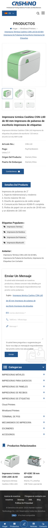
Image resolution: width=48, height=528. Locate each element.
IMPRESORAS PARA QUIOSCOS (17, 380)
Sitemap (20, 500)
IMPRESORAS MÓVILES (13, 374)
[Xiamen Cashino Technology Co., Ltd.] (24, 4)
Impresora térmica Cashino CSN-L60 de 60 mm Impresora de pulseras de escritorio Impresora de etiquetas (24, 301)
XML (30, 500)
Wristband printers (10, 410)
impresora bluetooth (15, 243)
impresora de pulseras (16, 237)
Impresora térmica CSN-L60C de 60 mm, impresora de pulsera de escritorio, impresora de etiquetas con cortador (23, 258)
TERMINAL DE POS (11, 416)
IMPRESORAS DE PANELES (15, 386)
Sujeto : (24, 301)
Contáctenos (11, 171)
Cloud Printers (8, 404)
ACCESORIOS (8, 434)
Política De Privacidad (24, 503)
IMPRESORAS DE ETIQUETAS (16, 398)
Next (44, 462)
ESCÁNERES (8, 428)
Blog (39, 500)
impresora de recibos (16, 232)
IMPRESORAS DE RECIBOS (14, 392)
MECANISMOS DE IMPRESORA (16, 422)
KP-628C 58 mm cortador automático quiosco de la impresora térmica (33, 475)
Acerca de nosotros (12, 496)
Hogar (15, 29)
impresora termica (14, 227)
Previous (1, 462)
